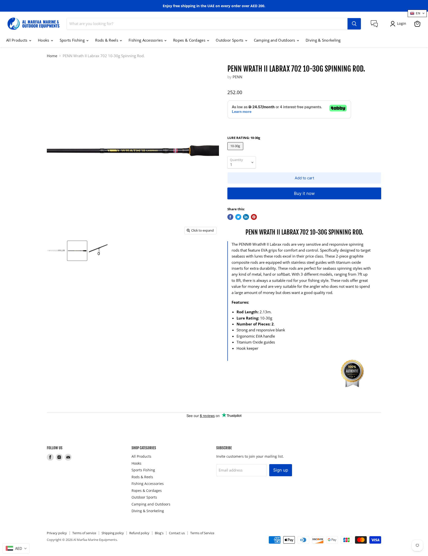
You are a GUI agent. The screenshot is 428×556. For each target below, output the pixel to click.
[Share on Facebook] (230, 217)
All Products (17, 40)
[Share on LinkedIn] (246, 217)
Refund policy (139, 533)
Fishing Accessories (146, 40)
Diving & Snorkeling (323, 40)
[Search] (354, 23)
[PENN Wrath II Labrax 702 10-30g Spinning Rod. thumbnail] (56, 251)
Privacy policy (57, 533)
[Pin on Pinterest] (254, 217)
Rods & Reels (107, 40)
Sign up (280, 470)
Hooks (44, 40)
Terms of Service (202, 533)
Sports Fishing (73, 40)
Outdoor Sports (230, 40)
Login (401, 23)
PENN (237, 76)
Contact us (177, 533)
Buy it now (304, 193)
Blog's (159, 533)
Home (52, 56)
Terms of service (84, 533)
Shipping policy (113, 533)
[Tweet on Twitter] (238, 217)
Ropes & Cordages (189, 40)
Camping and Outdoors (275, 40)
